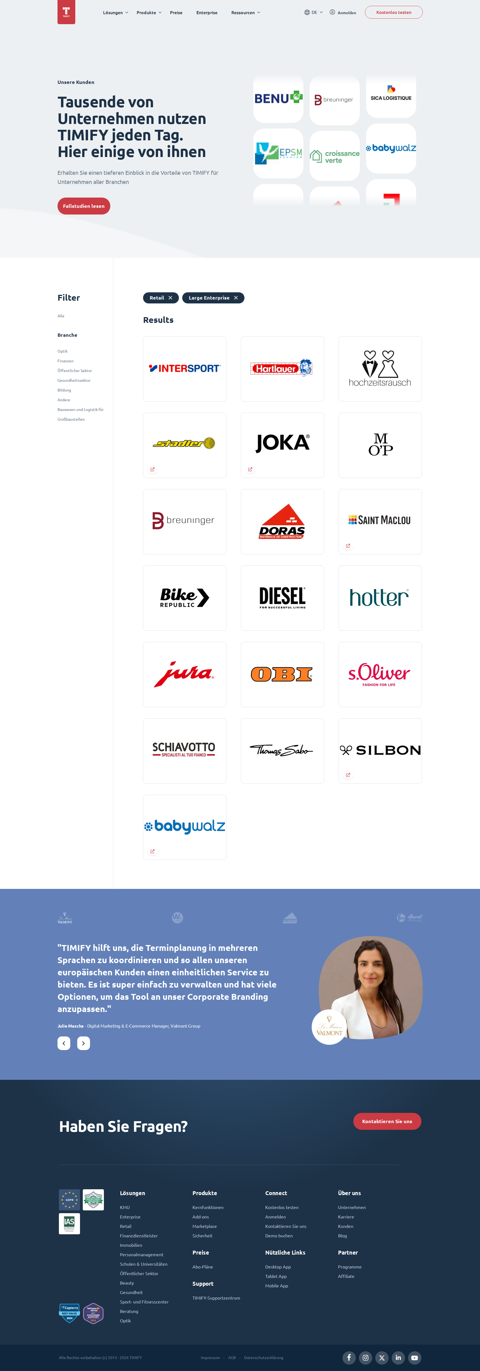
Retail (125, 1226)
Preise (176, 12)
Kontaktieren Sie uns (387, 1121)
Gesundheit (131, 1292)
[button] (64, 1043)
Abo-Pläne (202, 1266)
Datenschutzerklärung (263, 1357)
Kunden (345, 1226)
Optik (63, 351)
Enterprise (207, 12)
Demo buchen (279, 1235)
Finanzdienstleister (139, 1235)
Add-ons (200, 1216)
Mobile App (276, 1285)
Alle (61, 316)
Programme (350, 1266)
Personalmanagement (141, 1254)
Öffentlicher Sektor (75, 370)
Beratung (129, 1311)
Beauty (127, 1282)
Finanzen (66, 361)
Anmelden (275, 1216)
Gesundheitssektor (74, 380)
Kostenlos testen (393, 12)
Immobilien (131, 1245)
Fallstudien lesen (84, 206)
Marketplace (204, 1226)
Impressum (210, 1357)
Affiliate (346, 1276)
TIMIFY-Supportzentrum (216, 1297)
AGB (232, 1357)
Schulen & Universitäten (144, 1264)
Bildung (64, 390)
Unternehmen (352, 1207)
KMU (125, 1207)
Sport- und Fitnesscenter (144, 1301)
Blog (342, 1235)
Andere (64, 400)
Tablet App (276, 1276)
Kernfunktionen (208, 1207)
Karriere (346, 1216)
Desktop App (278, 1266)
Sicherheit (202, 1235)
